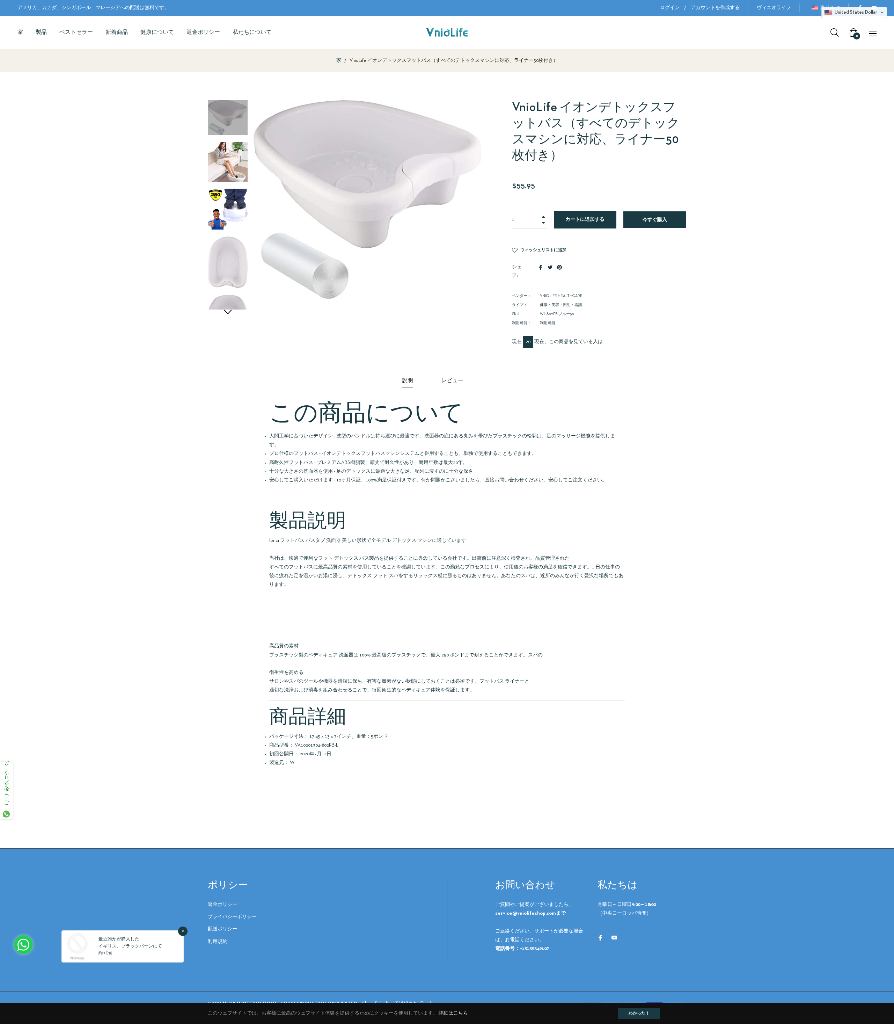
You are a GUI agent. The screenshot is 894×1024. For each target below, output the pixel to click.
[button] (227, 312)
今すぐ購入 (655, 220)
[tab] (407, 381)
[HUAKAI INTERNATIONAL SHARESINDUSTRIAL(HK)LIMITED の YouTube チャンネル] (614, 937)
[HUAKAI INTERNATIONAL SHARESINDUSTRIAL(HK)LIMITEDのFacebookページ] (600, 937)
